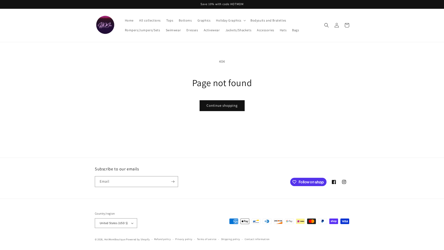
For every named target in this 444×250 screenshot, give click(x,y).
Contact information (257, 239)
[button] (230, 20)
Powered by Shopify (138, 239)
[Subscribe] (173, 181)
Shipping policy (230, 239)
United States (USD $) (114, 223)
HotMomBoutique (115, 239)
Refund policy (162, 239)
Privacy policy (183, 239)
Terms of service (206, 239)
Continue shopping (222, 105)
